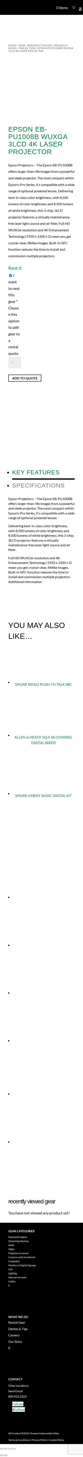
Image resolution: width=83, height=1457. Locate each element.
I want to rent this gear (14, 314)
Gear (22, 45)
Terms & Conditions (19, 1440)
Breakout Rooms (40, 45)
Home (12, 45)
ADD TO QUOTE (24, 378)
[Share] (9, 1448)
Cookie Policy (56, 1440)
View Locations (18, 1385)
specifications (38, 485)
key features (36, 472)
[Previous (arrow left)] (1, 1455)
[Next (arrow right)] (5, 1455)
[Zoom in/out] (1, 1448)
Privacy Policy (39, 1440)
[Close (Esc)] (14, 1448)
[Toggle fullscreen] (5, 1448)
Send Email (15, 1391)
